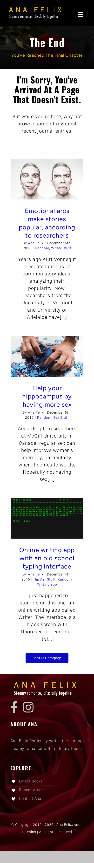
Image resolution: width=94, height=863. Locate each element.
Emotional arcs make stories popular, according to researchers (47, 223)
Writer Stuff (61, 248)
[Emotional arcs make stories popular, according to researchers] (47, 179)
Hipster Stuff (45, 579)
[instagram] (28, 707)
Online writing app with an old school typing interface (47, 558)
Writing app (47, 584)
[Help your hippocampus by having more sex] (47, 356)
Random (42, 248)
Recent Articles (33, 790)
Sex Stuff (61, 417)
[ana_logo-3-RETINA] (36, 7)
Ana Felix (36, 243)
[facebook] (14, 707)
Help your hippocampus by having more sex (47, 396)
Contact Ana (30, 798)
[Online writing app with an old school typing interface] (47, 518)
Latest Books (31, 781)
